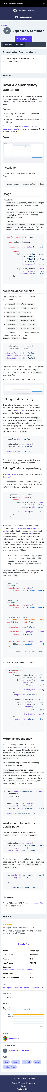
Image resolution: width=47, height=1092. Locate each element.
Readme (8, 44)
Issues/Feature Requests (23, 1083)
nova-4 (15, 1062)
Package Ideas (23, 1089)
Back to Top (23, 944)
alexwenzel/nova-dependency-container (18, 969)
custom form (10, 1067)
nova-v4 (27, 1062)
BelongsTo (20, 410)
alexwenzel (14, 1038)
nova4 (37, 1062)
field (6, 1062)
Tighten (27, 3)
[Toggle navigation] (43, 3)
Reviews (19, 44)
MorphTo (23, 747)
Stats (23, 1086)
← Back (4, 25)
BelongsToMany (11, 474)
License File (38, 903)
